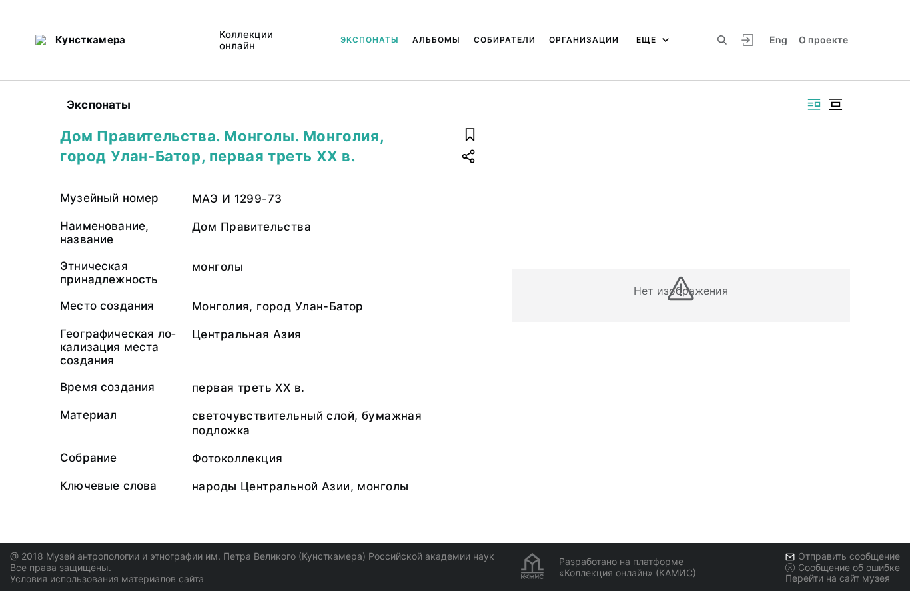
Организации (584, 40)
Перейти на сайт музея (837, 578)
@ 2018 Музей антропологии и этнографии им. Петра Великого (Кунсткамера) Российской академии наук (252, 556)
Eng (778, 39)
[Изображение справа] (814, 104)
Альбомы (436, 40)
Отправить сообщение (849, 556)
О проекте (824, 39)
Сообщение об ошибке (849, 567)
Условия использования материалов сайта (107, 578)
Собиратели (505, 40)
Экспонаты (369, 40)
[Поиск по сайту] (722, 40)
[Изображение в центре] (835, 104)
